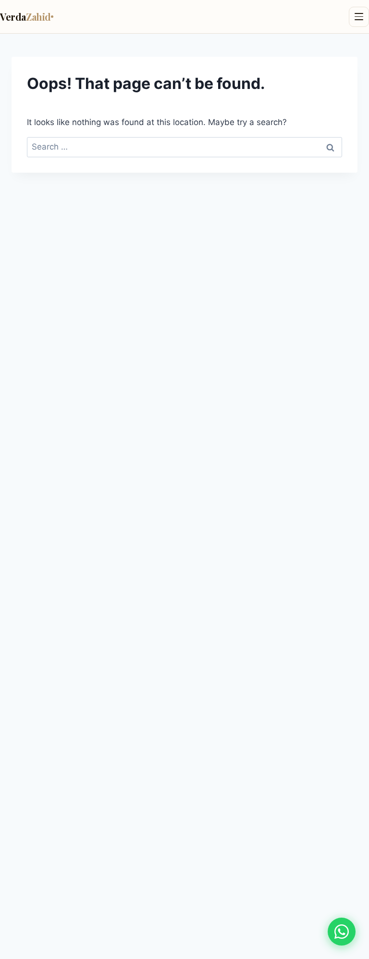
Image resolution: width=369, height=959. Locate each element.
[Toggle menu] (359, 17)
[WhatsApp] (342, 932)
